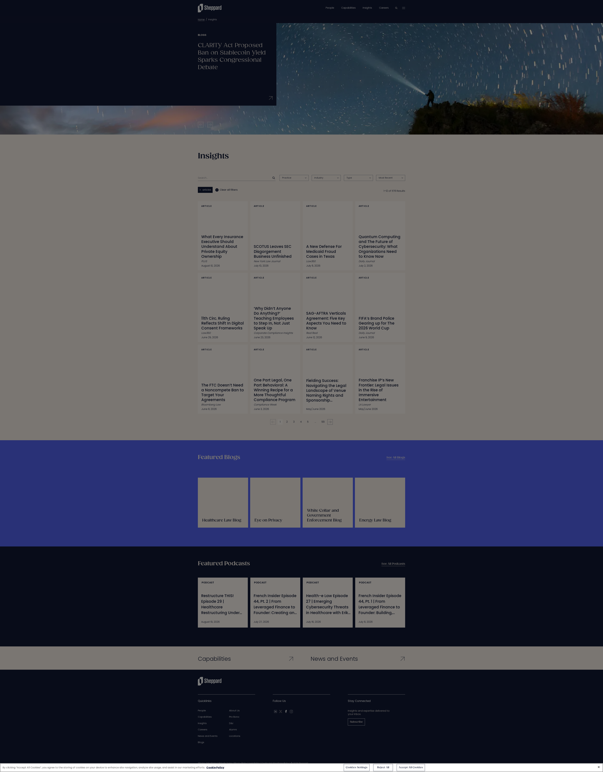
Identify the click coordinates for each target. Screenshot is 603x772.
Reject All (383, 767)
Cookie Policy (215, 767)
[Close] (598, 767)
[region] (301, 767)
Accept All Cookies (411, 767)
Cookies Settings (357, 767)
